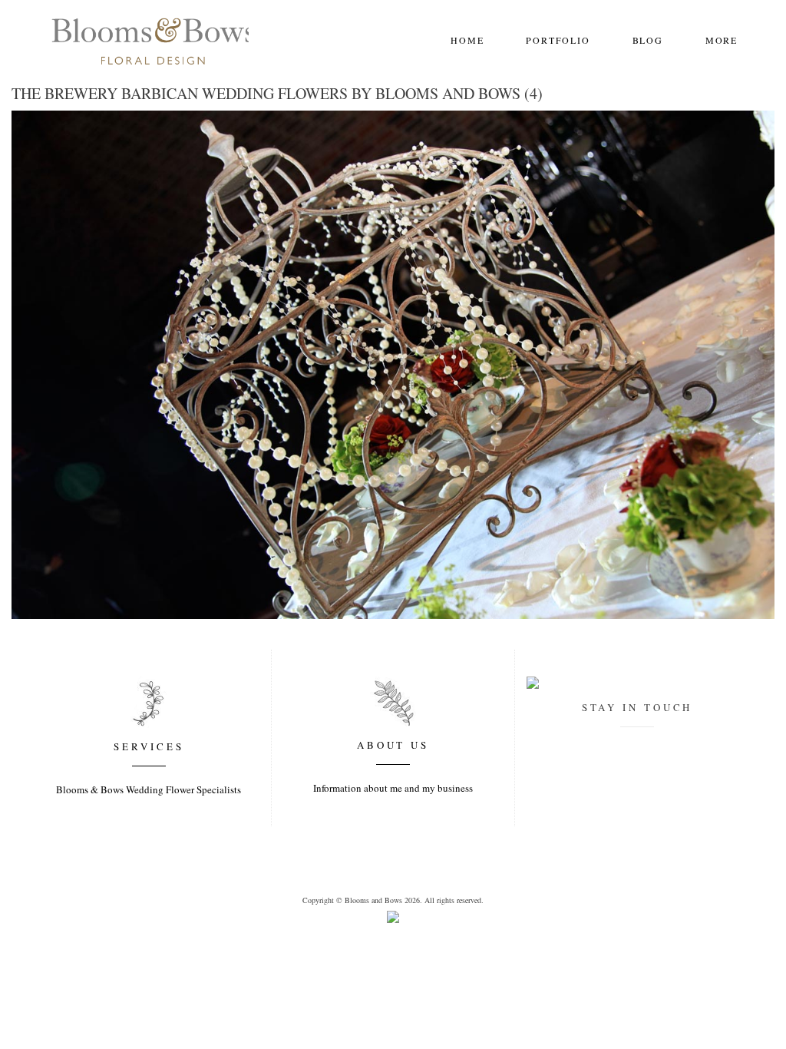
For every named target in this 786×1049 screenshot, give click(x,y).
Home (467, 40)
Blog (647, 40)
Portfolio (558, 40)
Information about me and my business (393, 788)
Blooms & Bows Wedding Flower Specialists (148, 789)
